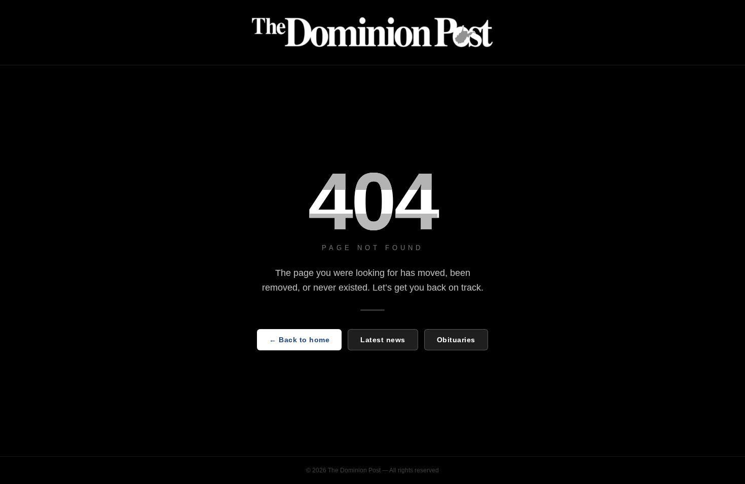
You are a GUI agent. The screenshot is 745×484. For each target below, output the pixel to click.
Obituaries (456, 340)
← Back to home (299, 340)
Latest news (382, 340)
